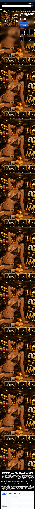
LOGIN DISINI (24, 25)
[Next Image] (16, 21)
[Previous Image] (5, 21)
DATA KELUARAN (24, 11)
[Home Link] (8, 3)
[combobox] (16, 6)
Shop (2, 4)
